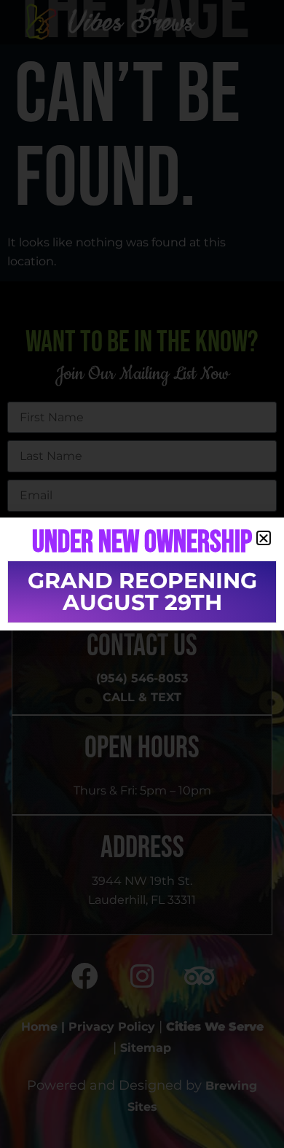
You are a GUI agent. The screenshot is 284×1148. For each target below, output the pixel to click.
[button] (263, 538)
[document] (142, 574)
